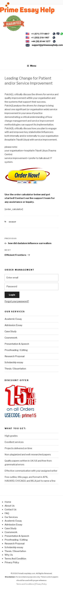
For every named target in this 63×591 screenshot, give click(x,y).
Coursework (11, 337)
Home (8, 502)
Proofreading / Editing (16, 350)
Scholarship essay (14, 362)
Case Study (11, 331)
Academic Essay (13, 319)
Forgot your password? (17, 301)
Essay (13, 222)
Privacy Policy (12, 562)
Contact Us (10, 509)
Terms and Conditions (25, 584)
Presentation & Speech (17, 344)
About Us (10, 505)
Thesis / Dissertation (15, 368)
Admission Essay (13, 325)
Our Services (11, 517)
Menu (33, 65)
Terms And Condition (15, 558)
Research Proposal (14, 356)
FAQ (7, 513)
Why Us (9, 554)
